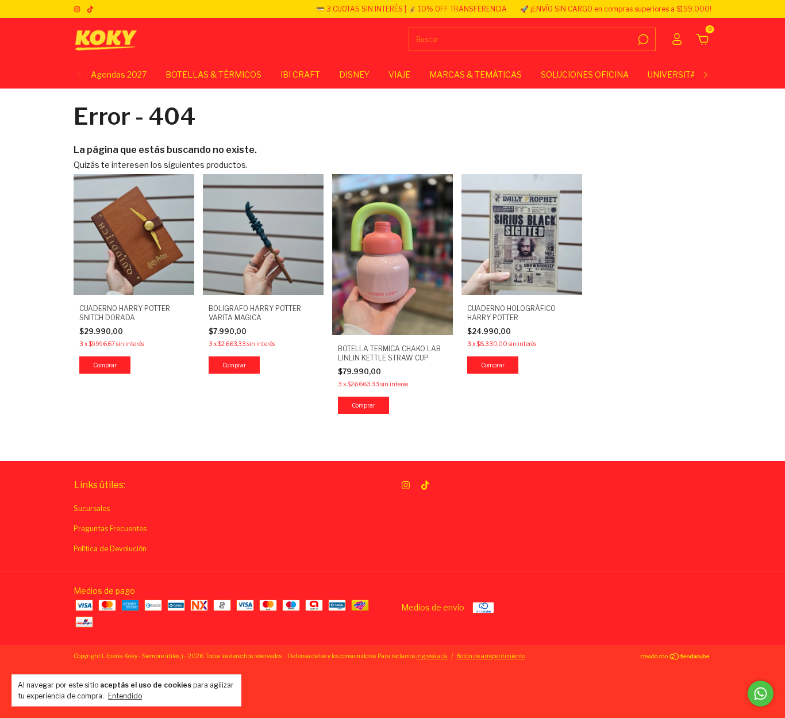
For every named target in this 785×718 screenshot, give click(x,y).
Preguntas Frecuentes (110, 528)
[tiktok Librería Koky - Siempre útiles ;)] (90, 9)
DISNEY (354, 74)
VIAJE (399, 74)
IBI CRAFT (300, 74)
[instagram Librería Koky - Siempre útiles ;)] (78, 9)
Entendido (125, 696)
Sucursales (92, 508)
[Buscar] (642, 39)
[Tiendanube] (675, 657)
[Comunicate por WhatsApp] (761, 694)
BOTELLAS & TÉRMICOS (213, 74)
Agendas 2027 (119, 74)
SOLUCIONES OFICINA (585, 74)
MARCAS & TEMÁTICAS (475, 74)
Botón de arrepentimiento (490, 655)
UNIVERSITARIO (679, 74)
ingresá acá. (432, 655)
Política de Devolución (110, 548)
